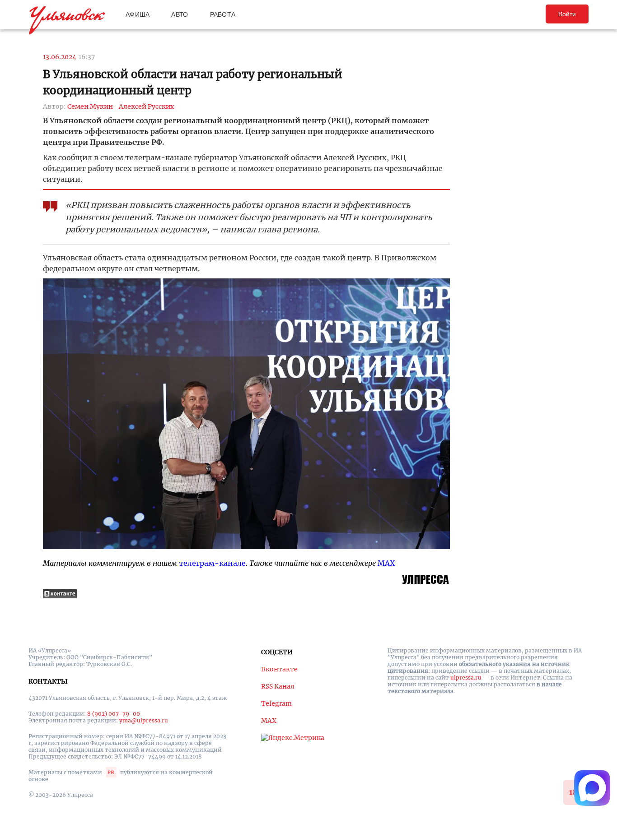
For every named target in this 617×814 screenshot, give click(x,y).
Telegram (276, 703)
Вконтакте (279, 669)
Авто (179, 14)
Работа (223, 14)
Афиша (138, 14)
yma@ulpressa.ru (143, 720)
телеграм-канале (212, 563)
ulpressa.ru (465, 677)
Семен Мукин (90, 106)
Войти (567, 14)
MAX (386, 563)
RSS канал (277, 686)
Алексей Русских (146, 106)
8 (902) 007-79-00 (113, 713)
